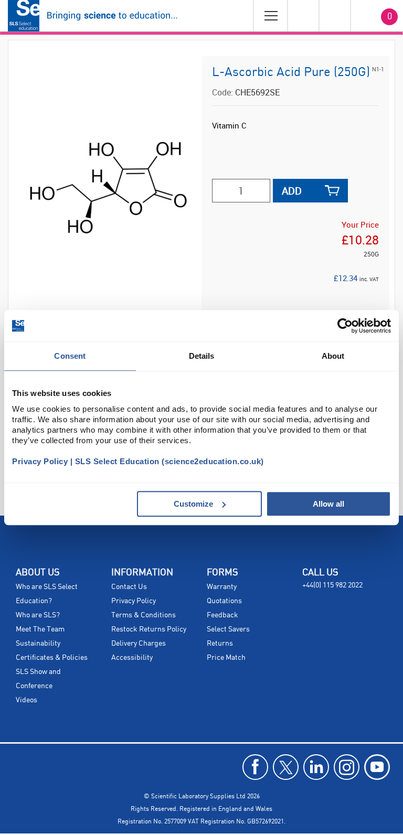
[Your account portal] (303, 15)
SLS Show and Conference (38, 679)
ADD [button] (292, 190)
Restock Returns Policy (148, 629)
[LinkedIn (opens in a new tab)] (316, 767)
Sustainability (38, 643)
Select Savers (228, 629)
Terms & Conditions (143, 615)
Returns (220, 643)
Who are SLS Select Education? (47, 594)
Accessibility (132, 657)
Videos (26, 700)
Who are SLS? (38, 615)
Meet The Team (40, 629)
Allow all (328, 503)
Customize (193, 503)
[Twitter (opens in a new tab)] (286, 767)
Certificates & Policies (52, 657)
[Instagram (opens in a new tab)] (346, 767)
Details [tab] (202, 355)
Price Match (226, 657)
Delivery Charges (138, 643)
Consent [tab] (70, 355)
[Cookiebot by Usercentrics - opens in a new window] (345, 326)
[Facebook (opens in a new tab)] (255, 767)
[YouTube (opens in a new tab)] (377, 767)
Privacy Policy (133, 601)
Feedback (222, 615)
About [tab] (333, 355)
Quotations (224, 601)
